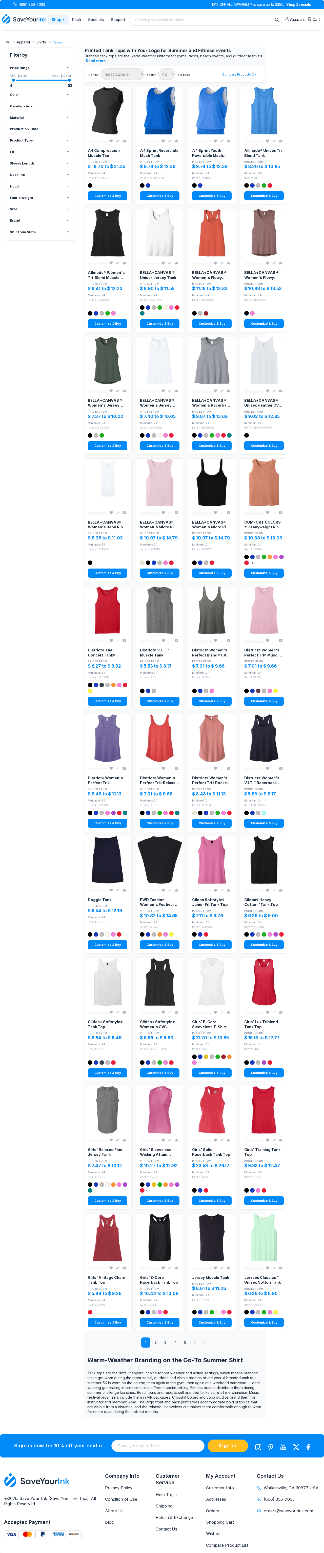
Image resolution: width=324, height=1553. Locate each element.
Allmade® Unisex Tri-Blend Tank (264, 152)
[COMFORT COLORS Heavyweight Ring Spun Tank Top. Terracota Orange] (264, 482)
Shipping (164, 1506)
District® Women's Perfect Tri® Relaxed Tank (159, 780)
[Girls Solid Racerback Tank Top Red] (212, 1110)
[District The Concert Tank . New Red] (107, 610)
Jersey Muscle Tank (210, 1277)
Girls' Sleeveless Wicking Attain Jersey (155, 1152)
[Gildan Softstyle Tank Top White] (107, 982)
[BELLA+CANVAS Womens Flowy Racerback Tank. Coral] (212, 232)
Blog (109, 1522)
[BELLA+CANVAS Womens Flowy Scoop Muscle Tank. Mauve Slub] (264, 232)
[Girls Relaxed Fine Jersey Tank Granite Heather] (107, 1110)
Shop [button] (58, 19)
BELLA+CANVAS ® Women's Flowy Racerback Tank (209, 275)
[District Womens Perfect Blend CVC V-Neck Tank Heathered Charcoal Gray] (212, 610)
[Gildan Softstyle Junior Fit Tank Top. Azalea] (212, 860)
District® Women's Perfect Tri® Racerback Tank (105, 780)
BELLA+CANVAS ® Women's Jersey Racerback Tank (157, 403)
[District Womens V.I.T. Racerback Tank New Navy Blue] (264, 738)
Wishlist (213, 1533)
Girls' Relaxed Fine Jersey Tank (105, 1152)
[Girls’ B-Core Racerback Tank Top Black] (160, 1237)
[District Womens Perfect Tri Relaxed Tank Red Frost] (160, 738)
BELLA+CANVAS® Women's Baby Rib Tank (105, 525)
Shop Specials (298, 4)
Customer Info (220, 1487)
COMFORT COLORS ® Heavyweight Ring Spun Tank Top (262, 525)
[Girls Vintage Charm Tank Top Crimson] (107, 1237)
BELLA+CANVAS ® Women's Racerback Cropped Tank (211, 403)
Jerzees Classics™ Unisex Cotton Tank (262, 1279)
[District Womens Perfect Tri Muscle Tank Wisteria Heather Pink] (264, 610)
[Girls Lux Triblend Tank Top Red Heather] (264, 982)
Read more (96, 61)
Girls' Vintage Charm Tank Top (107, 1279)
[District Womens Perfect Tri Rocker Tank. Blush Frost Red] (212, 738)
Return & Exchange (174, 1517)
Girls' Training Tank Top (262, 1152)
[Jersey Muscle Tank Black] (212, 1237)
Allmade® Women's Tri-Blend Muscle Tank (106, 275)
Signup (228, 1445)
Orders (212, 1510)
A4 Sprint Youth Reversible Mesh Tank (207, 153)
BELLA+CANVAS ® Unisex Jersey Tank (158, 274)
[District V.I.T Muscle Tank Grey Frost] (160, 610)
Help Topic (166, 1494)
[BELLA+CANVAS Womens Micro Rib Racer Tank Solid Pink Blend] (160, 482)
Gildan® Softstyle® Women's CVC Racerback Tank (157, 1024)
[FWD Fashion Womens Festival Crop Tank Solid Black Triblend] (160, 860)
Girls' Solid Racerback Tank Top (211, 1152)
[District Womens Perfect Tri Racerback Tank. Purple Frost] (107, 738)
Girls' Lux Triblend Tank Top (261, 1024)
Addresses (216, 1499)
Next (195, 1342)
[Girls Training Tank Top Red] (264, 1110)
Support (118, 19)
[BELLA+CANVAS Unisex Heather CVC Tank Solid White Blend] (264, 360)
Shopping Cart (220, 1522)
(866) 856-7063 (31, 4)
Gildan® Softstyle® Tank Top (105, 1024)
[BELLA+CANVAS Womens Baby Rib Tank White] (107, 482)
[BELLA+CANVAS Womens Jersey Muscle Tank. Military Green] (107, 360)
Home (7, 42)
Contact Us (166, 1529)
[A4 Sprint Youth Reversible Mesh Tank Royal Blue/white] (212, 110)
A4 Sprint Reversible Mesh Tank (159, 152)
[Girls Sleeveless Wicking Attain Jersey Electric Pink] (160, 1110)
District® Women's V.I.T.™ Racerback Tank (261, 780)
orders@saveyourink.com (288, 1510)
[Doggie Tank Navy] (107, 860)
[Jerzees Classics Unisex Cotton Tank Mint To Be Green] (264, 1237)
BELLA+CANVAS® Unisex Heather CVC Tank (262, 403)
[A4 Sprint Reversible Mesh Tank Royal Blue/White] (160, 110)
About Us (114, 1510)
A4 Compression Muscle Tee (104, 152)
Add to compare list (118, 141)
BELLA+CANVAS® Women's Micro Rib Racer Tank (158, 525)
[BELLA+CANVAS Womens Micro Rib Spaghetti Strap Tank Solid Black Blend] (212, 482)
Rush (76, 19)
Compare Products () (239, 74)
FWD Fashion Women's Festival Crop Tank (157, 902)
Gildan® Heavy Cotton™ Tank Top (261, 902)
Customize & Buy (107, 196)
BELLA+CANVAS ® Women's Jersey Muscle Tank (105, 403)
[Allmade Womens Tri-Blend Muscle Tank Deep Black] (107, 232)
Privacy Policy (118, 1487)
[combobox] (205, 20)
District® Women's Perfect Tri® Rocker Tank (210, 780)
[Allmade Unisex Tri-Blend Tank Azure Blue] (264, 110)
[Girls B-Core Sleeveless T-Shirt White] (212, 982)
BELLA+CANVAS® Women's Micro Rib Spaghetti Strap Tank (212, 525)
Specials (96, 19)
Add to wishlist (111, 141)
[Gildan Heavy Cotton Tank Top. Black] (264, 860)
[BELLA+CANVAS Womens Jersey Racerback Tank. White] (160, 360)
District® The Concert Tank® (101, 652)
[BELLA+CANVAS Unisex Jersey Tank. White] (160, 232)
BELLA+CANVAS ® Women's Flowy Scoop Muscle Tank (262, 275)
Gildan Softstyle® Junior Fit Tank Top (210, 902)
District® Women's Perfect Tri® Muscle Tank (262, 652)
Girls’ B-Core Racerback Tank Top (159, 1279)
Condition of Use (121, 1499)
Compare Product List (227, 1545)
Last (204, 1342)
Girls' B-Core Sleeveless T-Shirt (209, 1024)
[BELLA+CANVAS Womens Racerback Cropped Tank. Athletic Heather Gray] (212, 360)
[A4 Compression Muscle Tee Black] (107, 110)
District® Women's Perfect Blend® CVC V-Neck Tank (210, 652)
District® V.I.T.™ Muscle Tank (154, 652)
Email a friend (124, 141)
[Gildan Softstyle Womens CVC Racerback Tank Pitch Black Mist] (160, 982)
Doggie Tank (99, 900)
